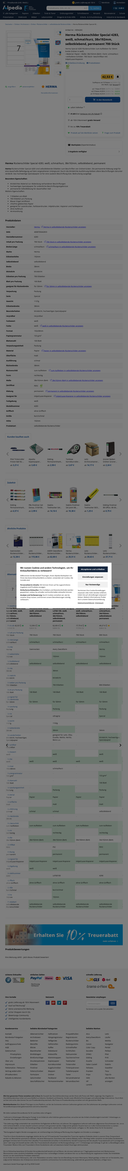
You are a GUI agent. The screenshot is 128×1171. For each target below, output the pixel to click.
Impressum (99, 603)
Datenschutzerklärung (86, 603)
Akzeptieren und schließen (93, 569)
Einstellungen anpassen (92, 577)
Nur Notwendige (93, 584)
